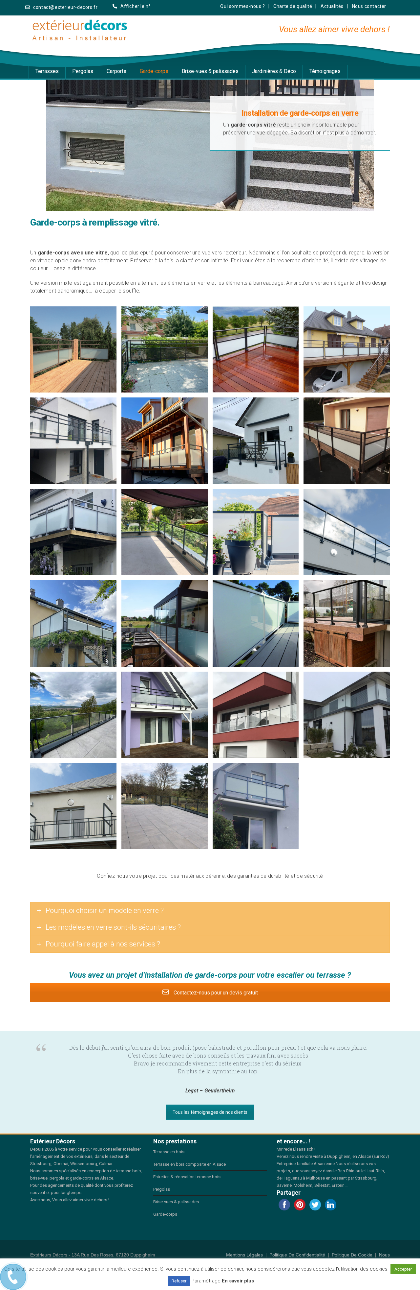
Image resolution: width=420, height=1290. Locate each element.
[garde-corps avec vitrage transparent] (347, 532)
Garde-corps (154, 71)
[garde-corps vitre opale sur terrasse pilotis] (347, 349)
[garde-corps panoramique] (256, 715)
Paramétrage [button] (206, 1281)
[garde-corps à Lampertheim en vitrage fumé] (164, 349)
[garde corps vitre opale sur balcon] (164, 715)
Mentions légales (244, 1254)
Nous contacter (369, 6)
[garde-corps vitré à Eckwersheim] (256, 349)
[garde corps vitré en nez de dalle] (256, 440)
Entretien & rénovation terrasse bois (186, 1176)
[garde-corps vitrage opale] (256, 623)
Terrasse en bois (168, 1151)
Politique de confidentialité (297, 1254)
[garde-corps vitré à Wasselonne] (164, 806)
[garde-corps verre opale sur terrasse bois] (347, 440)
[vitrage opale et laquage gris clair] (73, 532)
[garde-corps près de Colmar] (73, 440)
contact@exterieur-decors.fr (65, 7)
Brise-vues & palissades (210, 71)
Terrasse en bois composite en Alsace (189, 1164)
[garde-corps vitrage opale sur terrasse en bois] (73, 349)
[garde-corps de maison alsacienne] (164, 440)
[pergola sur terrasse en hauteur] (164, 623)
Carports (116, 71)
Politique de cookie (352, 1254)
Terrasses (47, 71)
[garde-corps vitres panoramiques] (347, 715)
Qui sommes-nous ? (242, 6)
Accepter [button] (403, 1269)
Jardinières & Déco (274, 71)
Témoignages (325, 71)
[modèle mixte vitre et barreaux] (73, 806)
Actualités (332, 6)
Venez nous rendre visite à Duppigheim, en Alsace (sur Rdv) (333, 1156)
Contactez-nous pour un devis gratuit (215, 993)
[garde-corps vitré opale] (73, 623)
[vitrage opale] (256, 532)
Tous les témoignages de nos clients (210, 1112)
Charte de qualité (292, 6)
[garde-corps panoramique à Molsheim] (73, 715)
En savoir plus (238, 1281)
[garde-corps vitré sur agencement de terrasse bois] (347, 623)
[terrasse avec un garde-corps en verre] (164, 532)
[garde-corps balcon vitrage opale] (256, 806)
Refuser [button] (179, 1280)
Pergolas (82, 71)
